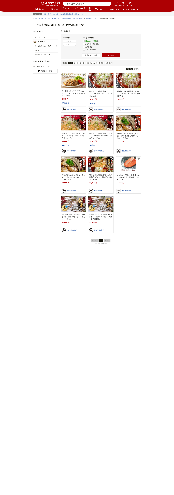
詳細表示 (137, 69)
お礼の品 (40, 9)
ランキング (66, 9)
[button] (98, 41)
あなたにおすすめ (79, 9)
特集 (90, 9)
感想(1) (66, 103)
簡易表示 (129, 69)
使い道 (99, 9)
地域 (55, 9)
